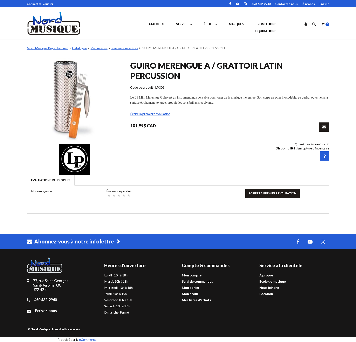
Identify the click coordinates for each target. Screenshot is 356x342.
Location (266, 294)
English (324, 4)
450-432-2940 (261, 4)
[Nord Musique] (54, 23)
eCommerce (87, 339)
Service (182, 24)
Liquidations (265, 31)
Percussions (99, 48)
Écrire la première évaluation (150, 114)
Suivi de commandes (197, 281)
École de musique (272, 281)
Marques (236, 24)
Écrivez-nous (46, 310)
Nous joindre (269, 287)
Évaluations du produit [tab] (50, 180)
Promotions (265, 24)
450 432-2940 (45, 299)
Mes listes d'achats (196, 300)
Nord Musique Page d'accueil (47, 48)
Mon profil (190, 294)
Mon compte (191, 275)
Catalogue (155, 24)
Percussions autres (124, 48)
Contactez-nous (286, 4)
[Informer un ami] (324, 127)
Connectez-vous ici (40, 4)
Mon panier (190, 287)
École (209, 24)
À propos (308, 4)
